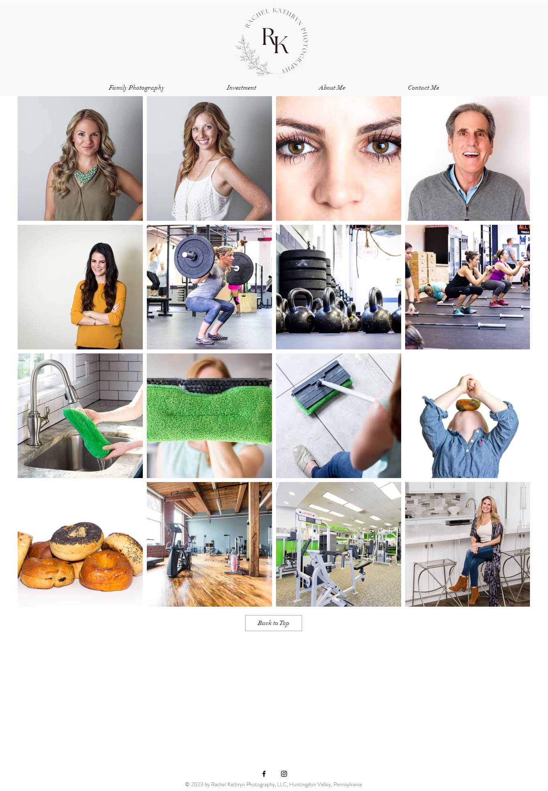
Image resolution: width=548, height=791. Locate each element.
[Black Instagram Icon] (284, 774)
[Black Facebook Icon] (264, 774)
